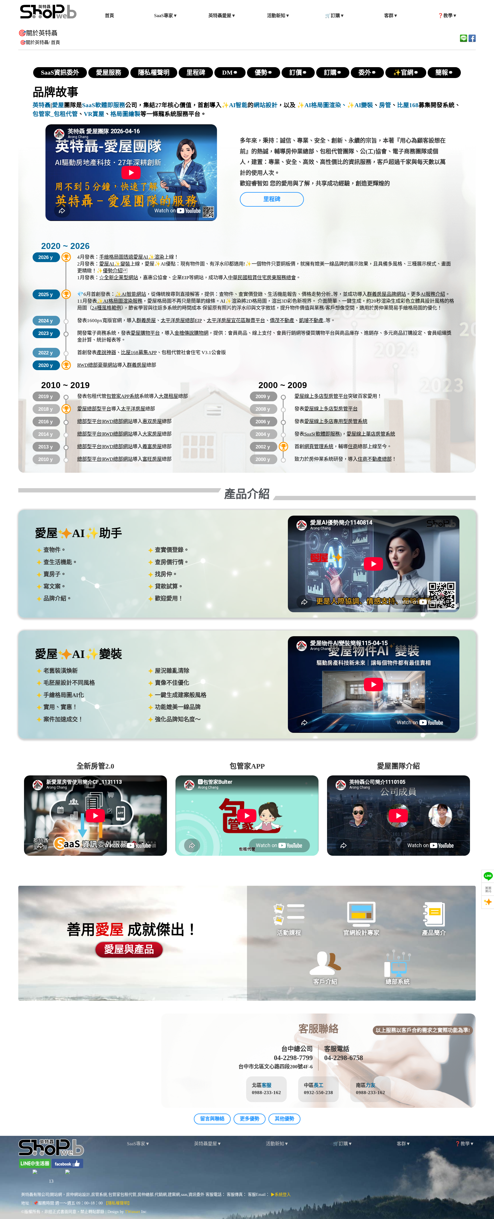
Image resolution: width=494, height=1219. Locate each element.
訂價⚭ (298, 72)
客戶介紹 (325, 982)
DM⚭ (230, 72)
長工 (318, 1085)
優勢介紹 (112, 271)
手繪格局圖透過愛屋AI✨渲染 (131, 257)
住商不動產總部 (375, 459)
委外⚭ (367, 72)
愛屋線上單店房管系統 (370, 434)
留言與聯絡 (212, 1119)
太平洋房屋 (133, 409)
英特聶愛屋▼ (208, 1143)
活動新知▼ (277, 1143)
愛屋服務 (108, 72)
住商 (353, 446)
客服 (266, 1085)
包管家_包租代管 (55, 114)
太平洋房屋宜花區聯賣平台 (236, 320)
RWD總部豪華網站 (97, 365)
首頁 (55, 42)
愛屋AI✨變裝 (114, 264)
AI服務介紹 (433, 294)
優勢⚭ (263, 72)
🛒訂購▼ (342, 1143)
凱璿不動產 (311, 320)
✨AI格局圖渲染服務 (119, 301)
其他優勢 (284, 1119)
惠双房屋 (152, 421)
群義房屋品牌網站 (386, 294)
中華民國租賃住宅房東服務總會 (262, 277)
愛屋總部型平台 (94, 409)
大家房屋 (152, 434)
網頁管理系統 (318, 446)
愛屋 (58, 105)
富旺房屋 (152, 459)
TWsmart (132, 1212)
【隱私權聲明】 (118, 1203)
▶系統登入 (281, 1194)
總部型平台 (89, 421)
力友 (370, 1085)
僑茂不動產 (282, 320)
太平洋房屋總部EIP (181, 320)
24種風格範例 (106, 308)
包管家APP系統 (122, 396)
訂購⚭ (333, 72)
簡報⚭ (444, 72)
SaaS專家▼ (138, 1143)
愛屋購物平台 (145, 333)
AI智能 (238, 105)
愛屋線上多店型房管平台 (321, 396)
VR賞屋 (94, 114)
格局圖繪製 (125, 114)
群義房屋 (146, 320)
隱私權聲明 (154, 72)
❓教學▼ (464, 1143)
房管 (385, 105)
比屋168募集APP (139, 352)
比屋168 (408, 105)
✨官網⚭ (406, 72)
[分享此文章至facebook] (472, 38)
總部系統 (398, 982)
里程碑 (195, 72)
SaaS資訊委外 (60, 72)
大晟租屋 (168, 396)
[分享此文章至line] (463, 38)
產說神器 (106, 352)
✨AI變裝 (360, 105)
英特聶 (42, 105)
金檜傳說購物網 (191, 333)
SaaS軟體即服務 (103, 105)
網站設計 (266, 105)
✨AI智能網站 (130, 294)
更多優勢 (249, 1119)
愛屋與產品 (129, 949)
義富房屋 (152, 446)
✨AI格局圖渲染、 (321, 105)
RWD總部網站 (117, 421)
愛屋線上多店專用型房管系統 (335, 421)
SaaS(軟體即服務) (323, 434)
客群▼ (404, 1143)
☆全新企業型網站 (118, 277)
